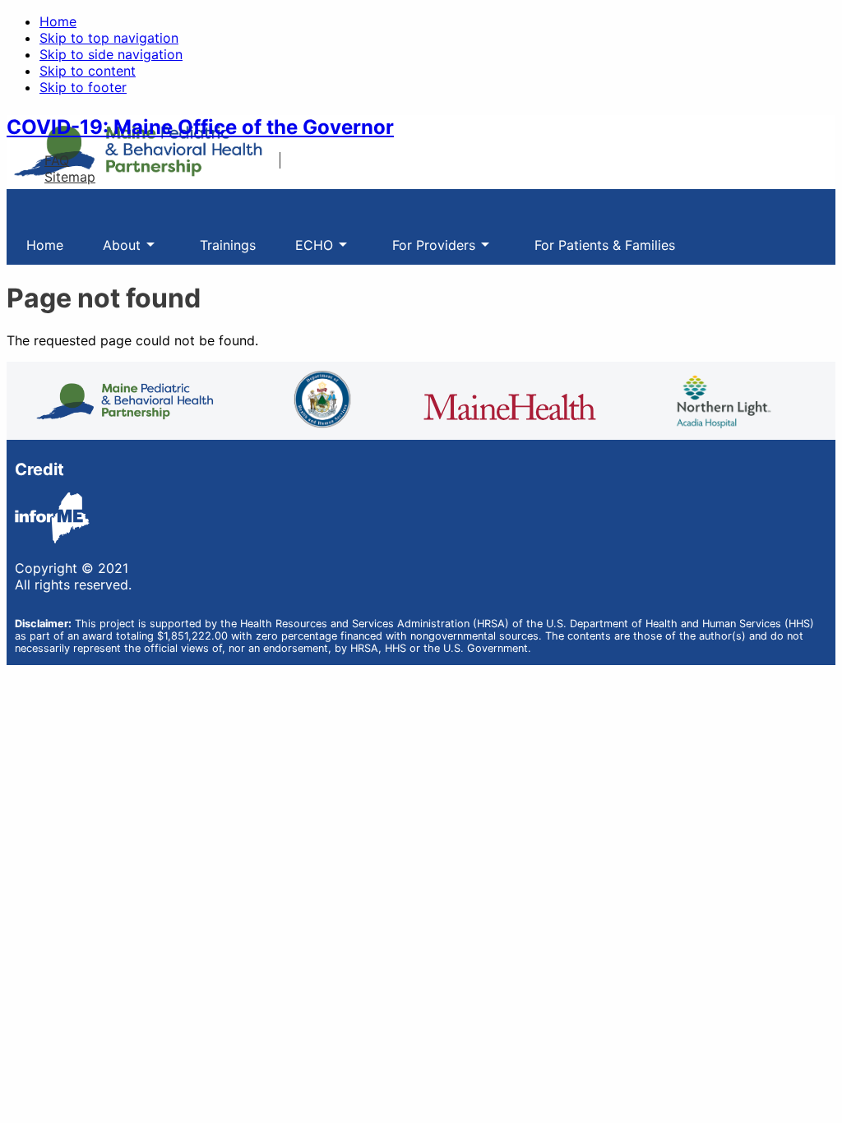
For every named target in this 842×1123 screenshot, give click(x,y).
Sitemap (69, 177)
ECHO (304, 251)
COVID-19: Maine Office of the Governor (200, 127)
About (112, 251)
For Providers (423, 251)
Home (57, 21)
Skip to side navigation (111, 54)
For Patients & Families (604, 245)
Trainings (228, 245)
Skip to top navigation (108, 38)
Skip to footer (83, 87)
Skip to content (87, 70)
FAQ (56, 160)
